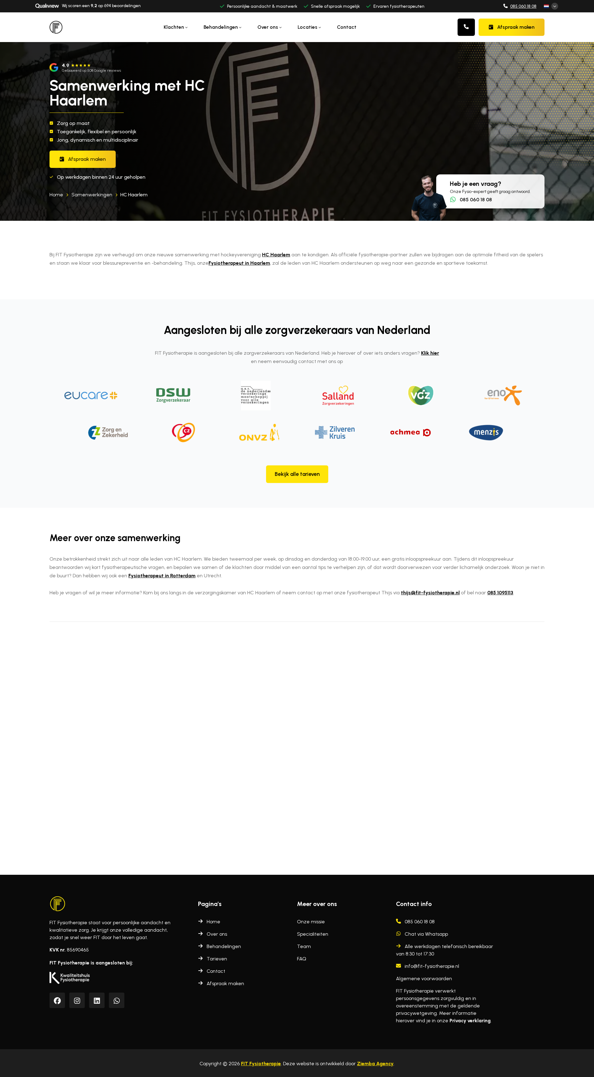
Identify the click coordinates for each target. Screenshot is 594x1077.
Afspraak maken (516, 27)
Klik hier (430, 353)
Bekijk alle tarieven (297, 474)
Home (213, 922)
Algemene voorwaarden (424, 978)
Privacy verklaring (470, 1021)
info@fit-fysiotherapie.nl (432, 966)
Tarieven (217, 959)
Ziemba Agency (375, 1063)
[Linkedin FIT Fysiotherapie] (97, 1001)
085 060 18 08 (523, 6)
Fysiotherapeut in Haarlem (239, 263)
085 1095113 (500, 593)
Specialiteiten (312, 934)
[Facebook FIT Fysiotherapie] (57, 1001)
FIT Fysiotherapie (261, 1063)
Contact (346, 27)
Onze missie (311, 922)
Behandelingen (224, 946)
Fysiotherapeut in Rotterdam (162, 576)
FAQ (301, 959)
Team (304, 946)
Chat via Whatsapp (426, 934)
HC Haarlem (134, 195)
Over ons (217, 934)
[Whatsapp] (116, 1001)
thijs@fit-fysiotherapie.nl (430, 593)
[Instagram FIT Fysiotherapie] (77, 1001)
